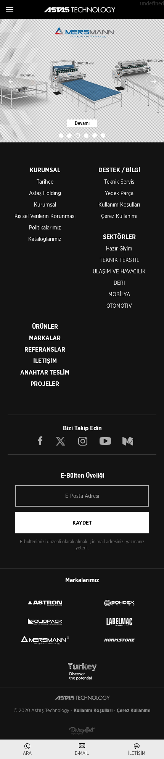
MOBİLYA (119, 294)
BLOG (127, 441)
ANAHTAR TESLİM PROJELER (44, 378)
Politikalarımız (45, 227)
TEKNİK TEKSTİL (119, 260)
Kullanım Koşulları (119, 205)
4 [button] (86, 135)
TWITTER (61, 441)
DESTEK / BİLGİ (119, 170)
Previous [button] (11, 81)
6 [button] (103, 135)
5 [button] (94, 135)
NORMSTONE (119, 640)
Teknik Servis (119, 182)
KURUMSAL (45, 170)
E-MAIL (82, 753)
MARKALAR (45, 338)
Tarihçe (45, 182)
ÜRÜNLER (45, 326)
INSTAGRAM (83, 441)
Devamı (82, 123)
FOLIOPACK (45, 621)
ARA (27, 753)
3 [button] (78, 135)
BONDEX (119, 603)
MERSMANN (45, 640)
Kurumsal (45, 205)
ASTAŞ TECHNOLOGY (79, 9)
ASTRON (45, 603)
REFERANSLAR (44, 349)
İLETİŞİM (45, 361)
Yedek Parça (119, 193)
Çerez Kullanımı (119, 216)
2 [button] (69, 135)
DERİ (119, 283)
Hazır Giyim (119, 248)
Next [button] (153, 81)
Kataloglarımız (44, 239)
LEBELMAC (119, 621)
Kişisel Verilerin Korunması (45, 216)
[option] (82, 80)
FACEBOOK (40, 441)
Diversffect (82, 731)
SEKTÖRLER (119, 237)
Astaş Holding (45, 193)
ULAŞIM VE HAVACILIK (119, 271)
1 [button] (61, 135)
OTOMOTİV (119, 306)
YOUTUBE (105, 441)
